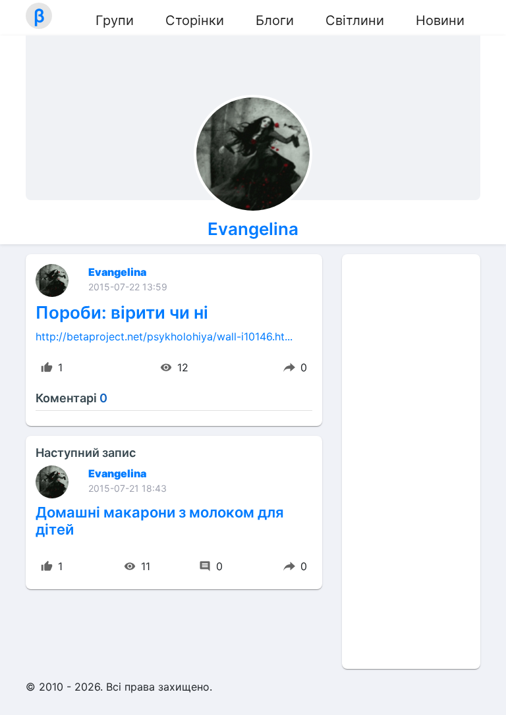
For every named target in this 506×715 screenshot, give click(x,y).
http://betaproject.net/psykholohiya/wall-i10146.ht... (164, 336)
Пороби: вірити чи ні (122, 312)
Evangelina (253, 229)
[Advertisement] (411, 461)
